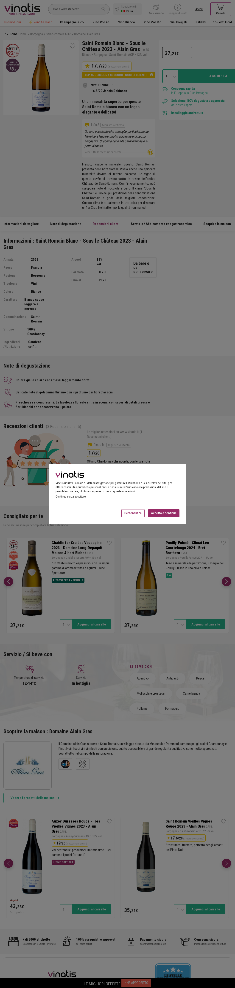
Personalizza (133, 513)
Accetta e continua (163, 513)
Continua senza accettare (71, 496)
